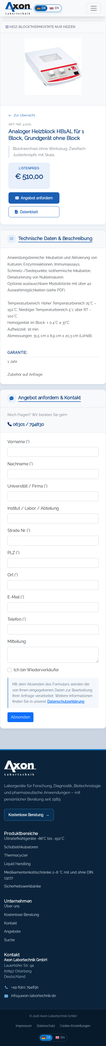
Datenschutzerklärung (65, 701)
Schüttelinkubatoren (21, 847)
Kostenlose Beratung (28, 814)
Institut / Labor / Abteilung (33, 508)
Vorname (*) (18, 441)
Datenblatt (29, 212)
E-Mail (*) (15, 597)
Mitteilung (16, 641)
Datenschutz (46, 1026)
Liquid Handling (17, 864)
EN (62, 1037)
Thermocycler (16, 855)
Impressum (24, 1026)
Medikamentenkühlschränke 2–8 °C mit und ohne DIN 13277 (48, 875)
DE (49, 1037)
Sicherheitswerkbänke (22, 886)
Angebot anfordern (37, 198)
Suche (9, 940)
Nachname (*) (20, 463)
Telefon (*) (16, 619)
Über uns (12, 906)
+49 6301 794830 (25, 987)
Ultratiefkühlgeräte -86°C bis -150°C (34, 838)
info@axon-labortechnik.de (33, 996)
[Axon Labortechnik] (25, 771)
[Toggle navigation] (93, 8)
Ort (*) (12, 574)
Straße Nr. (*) (18, 530)
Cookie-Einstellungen (75, 1026)
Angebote (12, 931)
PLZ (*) (13, 552)
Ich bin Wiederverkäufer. (36, 669)
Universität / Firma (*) (27, 486)
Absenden (20, 717)
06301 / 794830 (28, 424)
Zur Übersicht (24, 115)
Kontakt (10, 923)
